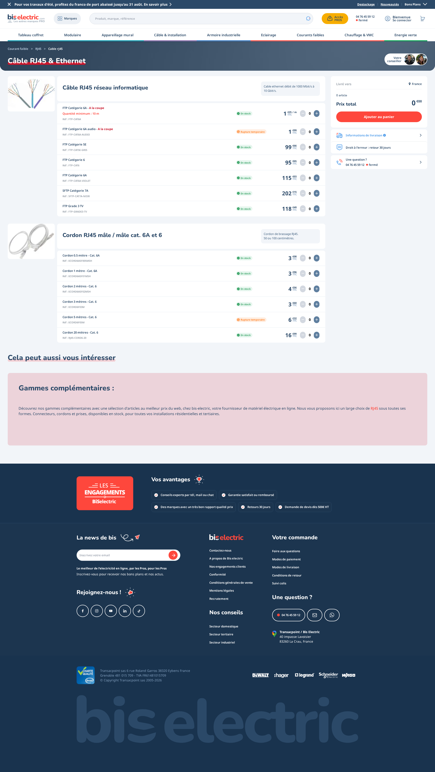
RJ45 (374, 408)
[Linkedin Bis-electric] (125, 611)
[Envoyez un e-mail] (314, 615)
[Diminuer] (303, 113)
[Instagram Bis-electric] (97, 611)
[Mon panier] (422, 18)
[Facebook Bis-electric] (83, 611)
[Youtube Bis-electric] (111, 611)
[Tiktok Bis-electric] (139, 611)
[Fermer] (9, 4)
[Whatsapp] (332, 615)
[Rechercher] (308, 18)
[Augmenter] (316, 113)
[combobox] (201, 18)
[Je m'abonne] (173, 555)
